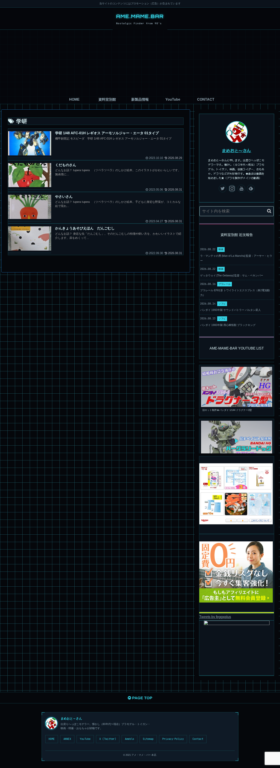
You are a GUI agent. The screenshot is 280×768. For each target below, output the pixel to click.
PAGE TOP (141, 698)
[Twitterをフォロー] (222, 188)
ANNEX (67, 739)
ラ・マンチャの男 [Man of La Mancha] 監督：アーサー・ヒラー (236, 258)
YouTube (85, 739)
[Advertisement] (140, 62)
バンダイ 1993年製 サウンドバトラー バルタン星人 (230, 310)
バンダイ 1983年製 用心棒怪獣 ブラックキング (228, 325)
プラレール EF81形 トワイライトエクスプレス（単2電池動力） (235, 293)
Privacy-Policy (173, 739)
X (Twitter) (107, 739)
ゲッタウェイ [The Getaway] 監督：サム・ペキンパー (231, 275)
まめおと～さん (236, 150)
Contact (197, 739)
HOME (52, 739)
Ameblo (129, 739)
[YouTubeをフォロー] (241, 188)
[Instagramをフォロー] (232, 188)
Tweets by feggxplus (215, 617)
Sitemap (148, 739)
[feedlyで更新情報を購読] (251, 188)
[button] (269, 211)
